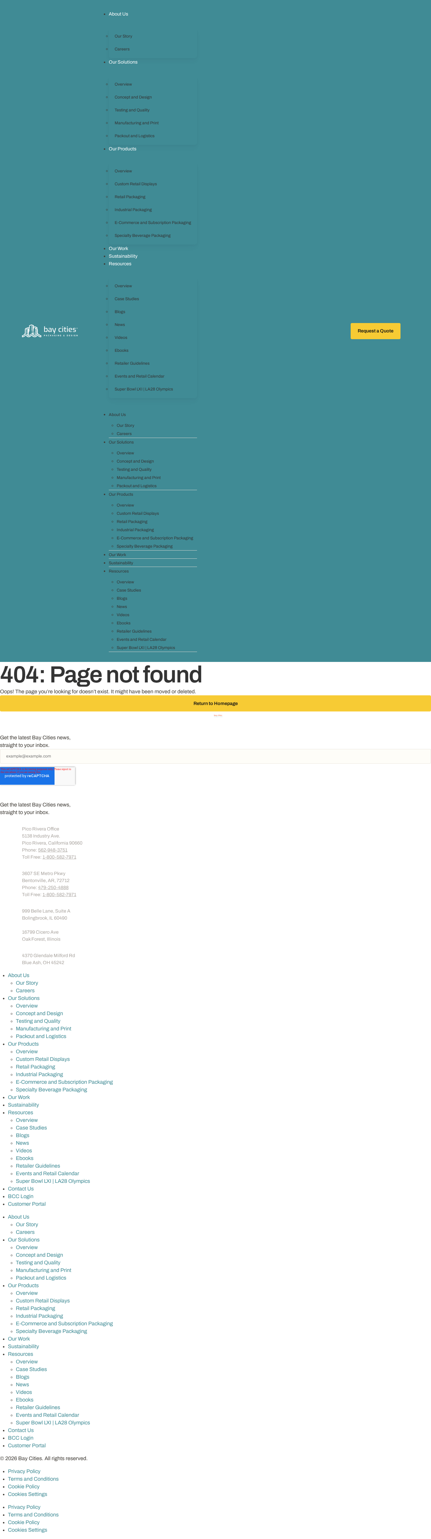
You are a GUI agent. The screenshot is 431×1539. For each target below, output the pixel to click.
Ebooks (121, 350)
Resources (120, 263)
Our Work (118, 248)
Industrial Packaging (133, 210)
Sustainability (123, 256)
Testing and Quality (132, 110)
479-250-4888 (53, 887)
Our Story (123, 36)
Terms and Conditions (33, 1479)
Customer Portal (376, 363)
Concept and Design (133, 97)
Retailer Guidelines (132, 363)
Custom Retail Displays (136, 184)
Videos (121, 337)
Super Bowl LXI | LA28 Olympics (144, 389)
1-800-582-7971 (59, 857)
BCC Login (371, 351)
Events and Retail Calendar (139, 376)
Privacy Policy (24, 1471)
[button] (406, 331)
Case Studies (127, 299)
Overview (123, 84)
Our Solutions (123, 62)
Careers (122, 49)
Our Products (122, 148)
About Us (118, 13)
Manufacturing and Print (137, 123)
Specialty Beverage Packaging (143, 235)
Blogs (120, 312)
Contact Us (21, 1189)
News (120, 324)
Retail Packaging (130, 197)
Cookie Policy (24, 1486)
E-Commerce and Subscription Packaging (153, 222)
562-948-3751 (52, 849)
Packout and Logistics (135, 136)
